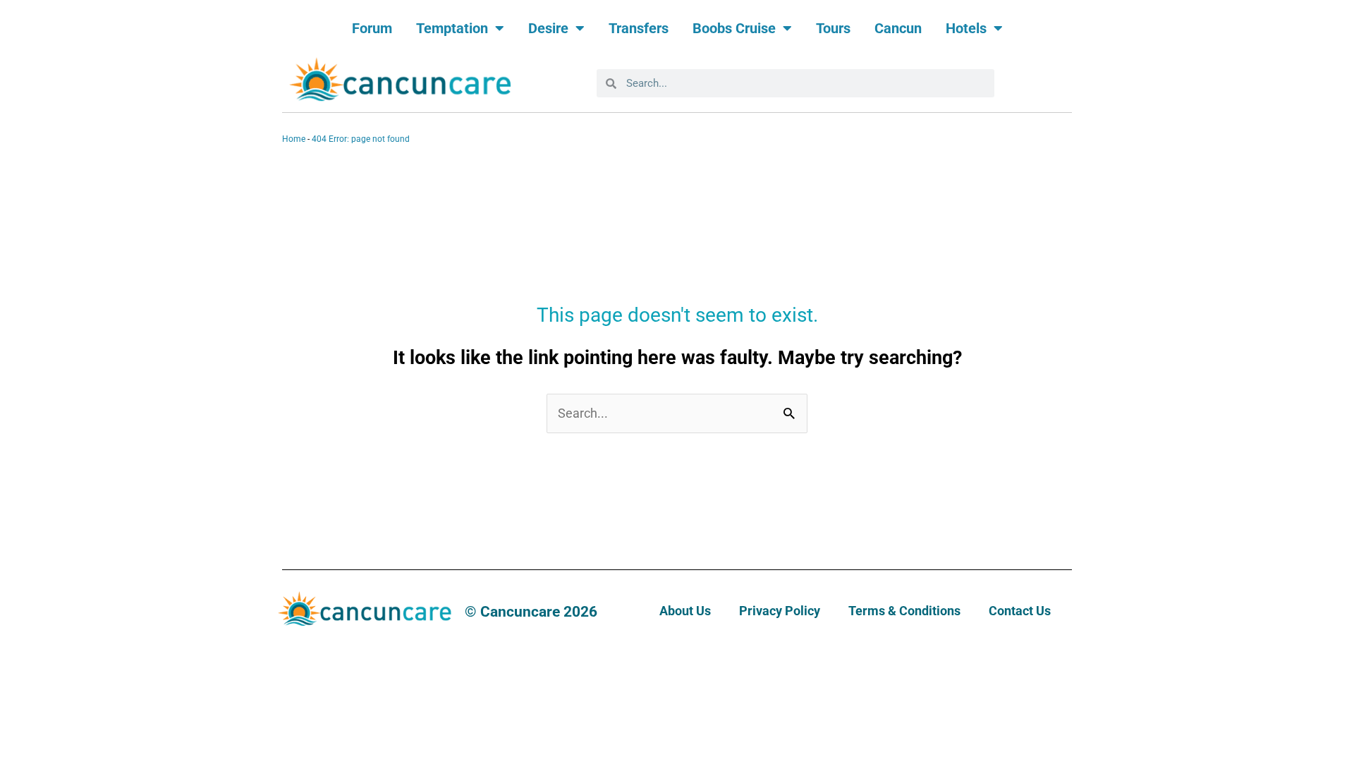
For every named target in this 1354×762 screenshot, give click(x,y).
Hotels (966, 28)
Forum (372, 28)
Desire (548, 28)
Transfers (639, 28)
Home (293, 139)
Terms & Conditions (904, 610)
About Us (685, 610)
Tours (833, 28)
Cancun (898, 28)
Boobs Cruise (734, 28)
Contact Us (1020, 610)
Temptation (452, 28)
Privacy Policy (779, 610)
